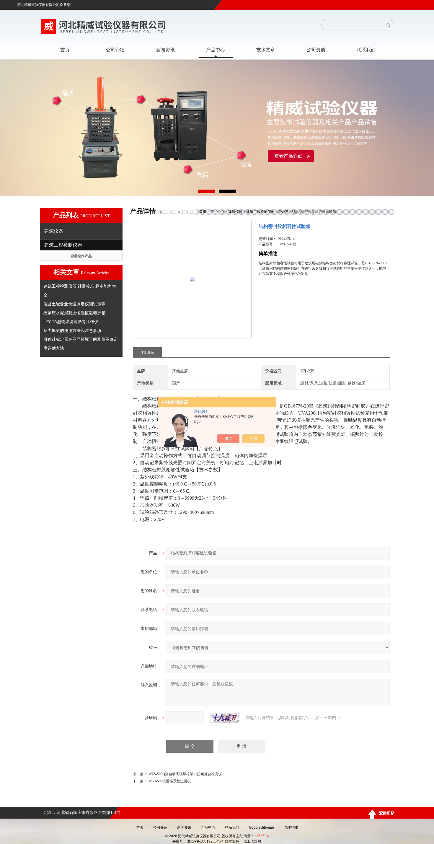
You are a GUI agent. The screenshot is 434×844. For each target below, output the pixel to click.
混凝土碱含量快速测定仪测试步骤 (74, 304)
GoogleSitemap (261, 827)
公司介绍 (160, 827)
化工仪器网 (252, 841)
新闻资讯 (184, 827)
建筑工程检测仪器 (260, 212)
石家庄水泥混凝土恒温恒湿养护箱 (74, 312)
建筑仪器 (235, 212)
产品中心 (217, 212)
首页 (202, 212)
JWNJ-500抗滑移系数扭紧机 (169, 781)
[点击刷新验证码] (224, 718)
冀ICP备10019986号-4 (205, 841)
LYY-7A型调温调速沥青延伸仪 (70, 321)
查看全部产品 (81, 256)
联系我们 (232, 827)
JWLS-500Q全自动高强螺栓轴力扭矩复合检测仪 (184, 774)
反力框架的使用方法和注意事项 (72, 330)
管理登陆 (291, 827)
